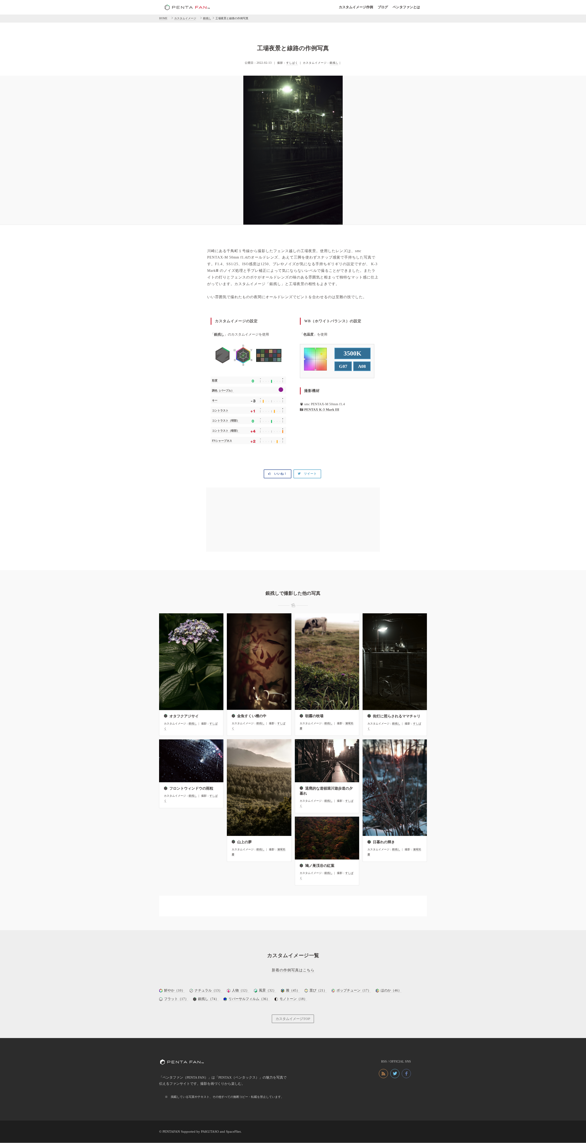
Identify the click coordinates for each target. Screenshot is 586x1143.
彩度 (214, 380)
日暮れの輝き (384, 842)
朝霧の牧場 (314, 716)
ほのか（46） (391, 990)
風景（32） (267, 990)
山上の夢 (244, 842)
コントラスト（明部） (225, 420)
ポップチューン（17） (353, 990)
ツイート (309, 473)
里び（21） (318, 990)
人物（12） (240, 990)
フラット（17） (176, 999)
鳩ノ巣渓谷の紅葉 (319, 866)
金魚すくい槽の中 (251, 716)
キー (214, 400)
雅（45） (293, 990)
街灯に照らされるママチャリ (397, 716)
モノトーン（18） (293, 999)
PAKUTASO (210, 1131)
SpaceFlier (233, 1131)
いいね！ (279, 473)
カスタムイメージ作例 (356, 7)
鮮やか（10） (174, 990)
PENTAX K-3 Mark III (321, 409)
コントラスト (220, 410)
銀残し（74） (208, 999)
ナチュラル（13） (208, 990)
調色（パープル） (223, 390)
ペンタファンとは (406, 7)
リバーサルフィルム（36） (249, 999)
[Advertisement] (293, 519)
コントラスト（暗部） (225, 430)
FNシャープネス (222, 440)
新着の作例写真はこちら (293, 970)
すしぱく (292, 62)
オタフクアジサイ (184, 716)
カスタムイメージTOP (293, 1019)
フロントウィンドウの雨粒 (191, 788)
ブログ (383, 7)
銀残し (334, 62)
